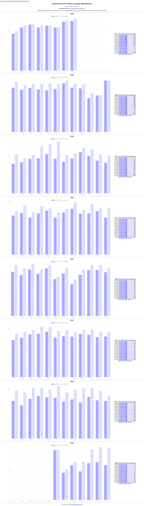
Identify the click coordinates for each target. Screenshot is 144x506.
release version (75, 8)
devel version (82, 8)
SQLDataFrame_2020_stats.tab (125, 422)
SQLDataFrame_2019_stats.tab (125, 483)
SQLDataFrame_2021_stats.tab (125, 360)
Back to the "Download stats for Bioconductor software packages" (15, 1)
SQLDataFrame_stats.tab (76, 504)
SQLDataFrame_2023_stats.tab (125, 238)
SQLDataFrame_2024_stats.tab (125, 176)
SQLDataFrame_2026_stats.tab (125, 54)
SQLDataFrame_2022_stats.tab (125, 299)
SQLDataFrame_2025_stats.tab (125, 115)
